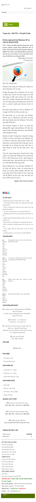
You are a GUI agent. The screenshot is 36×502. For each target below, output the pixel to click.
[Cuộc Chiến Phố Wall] (17, 336)
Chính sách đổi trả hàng (8, 459)
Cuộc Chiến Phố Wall (17, 338)
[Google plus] (6, 193)
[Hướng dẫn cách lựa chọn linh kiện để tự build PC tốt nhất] (4, 247)
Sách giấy (6, 385)
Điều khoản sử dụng (7, 469)
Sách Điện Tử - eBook (10, 370)
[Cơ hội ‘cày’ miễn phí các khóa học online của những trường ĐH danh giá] (4, 267)
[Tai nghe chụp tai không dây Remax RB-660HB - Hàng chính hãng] (17, 311)
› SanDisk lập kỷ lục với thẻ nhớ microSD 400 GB (17, 233)
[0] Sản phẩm (27, 8)
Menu (11, 25)
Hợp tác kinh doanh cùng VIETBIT (11, 476)
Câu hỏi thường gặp (7, 444)
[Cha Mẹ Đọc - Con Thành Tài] (17, 320)
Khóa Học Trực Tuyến (9, 373)
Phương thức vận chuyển (9, 452)
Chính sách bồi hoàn (7, 464)
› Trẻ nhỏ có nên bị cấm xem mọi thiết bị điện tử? (16, 211)
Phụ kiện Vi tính (8, 358)
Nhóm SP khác (7, 395)
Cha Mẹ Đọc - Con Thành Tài (17, 322)
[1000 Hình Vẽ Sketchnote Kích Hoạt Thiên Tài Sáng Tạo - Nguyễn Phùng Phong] (17, 328)
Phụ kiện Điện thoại (9, 361)
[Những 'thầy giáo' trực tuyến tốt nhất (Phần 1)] (4, 285)
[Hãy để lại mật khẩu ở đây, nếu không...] (4, 298)
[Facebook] (4, 193)
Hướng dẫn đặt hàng (7, 447)
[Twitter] (8, 193)
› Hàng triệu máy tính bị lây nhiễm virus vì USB (16, 201)
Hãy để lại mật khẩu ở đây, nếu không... (19, 294)
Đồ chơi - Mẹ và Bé (9, 388)
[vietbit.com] (18, 3)
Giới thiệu (4, 474)
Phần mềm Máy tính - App (11, 376)
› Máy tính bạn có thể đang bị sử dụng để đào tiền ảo (17, 222)
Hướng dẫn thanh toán (8, 449)
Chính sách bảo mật (7, 466)
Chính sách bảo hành (8, 461)
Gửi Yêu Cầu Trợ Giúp (8, 454)
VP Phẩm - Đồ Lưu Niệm (10, 391)
